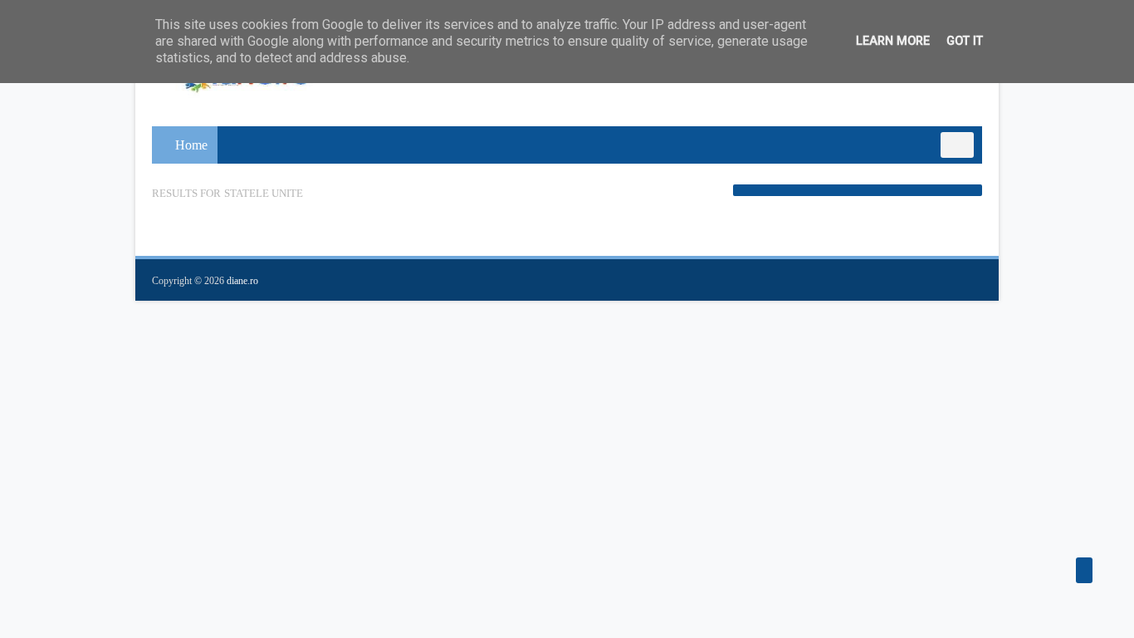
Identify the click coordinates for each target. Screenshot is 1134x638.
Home (191, 145)
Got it (964, 41)
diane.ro (242, 281)
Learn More (893, 41)
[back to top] (1084, 570)
